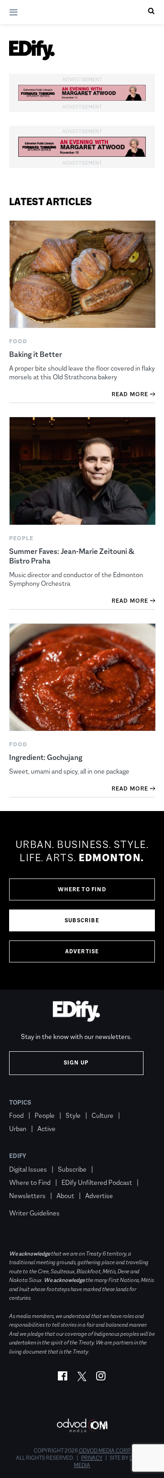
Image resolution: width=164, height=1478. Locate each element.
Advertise (82, 951)
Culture (102, 1115)
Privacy (91, 1458)
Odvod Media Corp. (105, 1450)
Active (46, 1128)
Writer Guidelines (34, 1213)
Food (16, 1115)
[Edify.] (32, 50)
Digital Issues (28, 1169)
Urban (17, 1128)
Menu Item (26, 1200)
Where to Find (82, 889)
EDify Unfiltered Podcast (97, 1182)
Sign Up (76, 1062)
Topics (20, 1102)
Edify (17, 1156)
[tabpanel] (82, 900)
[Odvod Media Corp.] (82, 1425)
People (45, 1115)
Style (73, 1115)
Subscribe (82, 920)
